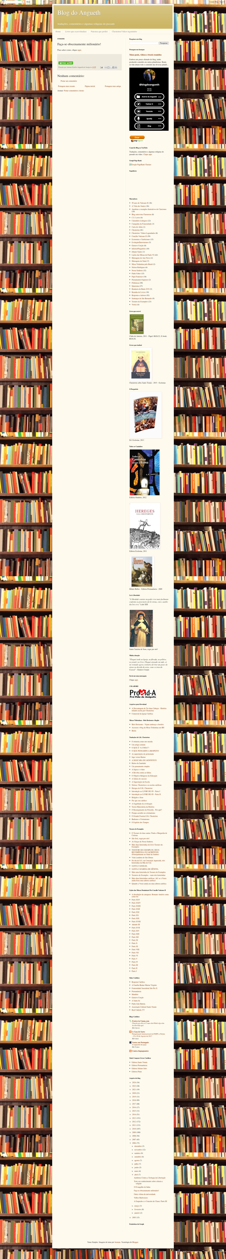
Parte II (134, 968)
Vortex (134, 304)
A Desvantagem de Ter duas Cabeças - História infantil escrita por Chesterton (149, 709)
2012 (134, 1121)
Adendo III (136, 924)
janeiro (137, 1213)
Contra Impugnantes (140, 1051)
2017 (134, 1104)
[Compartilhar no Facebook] (113, 67)
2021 (134, 1089)
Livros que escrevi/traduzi (75, 31)
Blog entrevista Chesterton (141, 214)
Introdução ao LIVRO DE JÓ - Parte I (146, 791)
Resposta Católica (138, 982)
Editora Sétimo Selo (139, 1068)
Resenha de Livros (138, 292)
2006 (134, 1143)
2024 (134, 1082)
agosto (137, 1160)
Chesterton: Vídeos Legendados (143, 233)
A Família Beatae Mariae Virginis (144, 985)
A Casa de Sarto (138, 1031)
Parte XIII (135, 934)
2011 (134, 1125)
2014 (134, 1114)
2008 (134, 1136)
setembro (138, 1156)
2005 (134, 1217)
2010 (134, 1128)
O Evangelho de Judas (142, 1187)
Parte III (135, 965)
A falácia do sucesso (139, 778)
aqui (79, 50)
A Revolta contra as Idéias (141, 772)
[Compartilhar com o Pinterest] (116, 67)
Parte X (134, 943)
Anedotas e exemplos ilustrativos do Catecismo (149, 209)
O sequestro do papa (139, 1044)
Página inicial (90, 86)
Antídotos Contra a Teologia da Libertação (149, 1177)
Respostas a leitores (139, 295)
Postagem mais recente (66, 86)
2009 (134, 1132)
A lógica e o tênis (138, 769)
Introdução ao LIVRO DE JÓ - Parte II (146, 794)
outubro (137, 1153)
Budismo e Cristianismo (140, 819)
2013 (134, 1118)
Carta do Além (137, 227)
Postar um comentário (69, 81)
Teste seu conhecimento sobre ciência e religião (148, 1182)
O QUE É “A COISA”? (140, 747)
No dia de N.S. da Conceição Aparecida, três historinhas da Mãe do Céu (148, 861)
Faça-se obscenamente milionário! (146, 1190)
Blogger (135, 1242)
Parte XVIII (136, 921)
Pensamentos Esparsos (140, 279)
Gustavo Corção (137, 245)
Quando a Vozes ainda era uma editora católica (149, 883)
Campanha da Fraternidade (141, 224)
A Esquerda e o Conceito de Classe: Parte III (150, 1201)
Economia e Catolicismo (141, 239)
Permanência (136, 991)
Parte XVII (136, 927)
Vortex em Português (140, 1042)
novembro (138, 1149)
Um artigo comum (138, 744)
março (137, 1206)
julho (136, 1164)
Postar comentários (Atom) (74, 90)
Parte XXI (135, 912)
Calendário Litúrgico (139, 220)
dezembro (138, 1146)
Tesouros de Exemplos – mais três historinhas (148, 875)
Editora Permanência (139, 1065)
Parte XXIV (136, 903)
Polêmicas (135, 283)
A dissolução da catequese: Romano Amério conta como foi (150, 895)
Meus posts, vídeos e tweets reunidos (145, 54)
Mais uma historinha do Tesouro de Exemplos (149, 872)
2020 (134, 1093)
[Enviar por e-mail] (106, 67)
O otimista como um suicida (142, 741)
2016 (134, 1107)
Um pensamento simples (141, 766)
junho (136, 1167)
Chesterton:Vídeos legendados (124, 31)
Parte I (134, 971)
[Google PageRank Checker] (140, 164)
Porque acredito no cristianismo (143, 813)
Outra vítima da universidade (144, 1194)
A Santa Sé (136, 1000)
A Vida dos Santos (138, 206)
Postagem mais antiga (113, 86)
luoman (117, 1242)
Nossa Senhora (137, 270)
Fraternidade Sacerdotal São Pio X (144, 988)
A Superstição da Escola (141, 782)
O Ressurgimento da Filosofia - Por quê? (147, 810)
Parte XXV (136, 899)
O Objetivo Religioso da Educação (144, 775)
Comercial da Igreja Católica (142, 713)
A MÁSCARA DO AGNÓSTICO (144, 760)
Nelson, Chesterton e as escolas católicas (146, 785)
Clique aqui (147, 154)
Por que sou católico (139, 800)
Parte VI (135, 955)
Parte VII (135, 952)
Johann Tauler (137, 251)
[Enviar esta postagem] (101, 67)
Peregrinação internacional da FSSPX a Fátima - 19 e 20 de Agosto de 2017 (148, 1035)
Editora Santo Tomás (139, 1062)
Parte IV (135, 962)
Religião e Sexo (137, 797)
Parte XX (135, 915)
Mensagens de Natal (139, 261)
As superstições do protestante (143, 754)
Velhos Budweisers (141, 1197)
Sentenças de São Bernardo (142, 298)
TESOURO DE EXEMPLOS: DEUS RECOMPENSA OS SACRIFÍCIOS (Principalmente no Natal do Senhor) (145, 852)
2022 (134, 1086)
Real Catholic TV (138, 1010)
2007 (134, 1139)
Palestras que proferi (99, 31)
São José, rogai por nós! (140, 838)
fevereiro (138, 1209)
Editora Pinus (137, 1071)
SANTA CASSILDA (139, 866)
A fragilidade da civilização (142, 803)
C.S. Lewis (136, 217)
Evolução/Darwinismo (140, 242)
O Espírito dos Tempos (140, 822)
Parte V (134, 958)
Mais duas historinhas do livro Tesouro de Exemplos (147, 845)
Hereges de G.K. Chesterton (142, 788)
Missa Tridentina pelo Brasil (142, 264)
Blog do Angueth (79, 12)
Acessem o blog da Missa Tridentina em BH (148, 727)
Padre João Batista (138, 1003)
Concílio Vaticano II (139, 236)
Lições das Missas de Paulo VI (143, 255)
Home (58, 31)
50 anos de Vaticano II (140, 203)
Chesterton (136, 230)
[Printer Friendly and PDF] (65, 64)
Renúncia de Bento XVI (140, 289)
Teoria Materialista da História (143, 807)
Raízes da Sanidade (139, 763)
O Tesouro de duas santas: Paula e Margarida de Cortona (149, 834)
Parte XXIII (136, 906)
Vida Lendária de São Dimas (142, 857)
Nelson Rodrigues (138, 267)
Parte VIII (135, 949)
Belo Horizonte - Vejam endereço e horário (148, 724)
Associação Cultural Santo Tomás (144, 1007)
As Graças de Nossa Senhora (142, 841)
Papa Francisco (137, 276)
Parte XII (135, 937)
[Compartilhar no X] (111, 67)
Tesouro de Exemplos (140, 301)
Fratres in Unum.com (140, 1021)
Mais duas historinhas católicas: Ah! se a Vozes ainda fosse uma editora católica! (149, 879)
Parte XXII (136, 909)
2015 (134, 1111)
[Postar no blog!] (108, 67)
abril (136, 1174)
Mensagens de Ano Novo (141, 258)
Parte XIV (135, 930)
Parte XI (135, 940)
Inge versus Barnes (139, 757)
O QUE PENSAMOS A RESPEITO (145, 751)
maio (136, 1171)
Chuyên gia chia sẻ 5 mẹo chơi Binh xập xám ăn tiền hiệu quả (148, 1024)
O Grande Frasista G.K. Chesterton (145, 816)
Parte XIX (135, 918)
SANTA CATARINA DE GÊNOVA (145, 869)
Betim (134, 730)
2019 (134, 1096)
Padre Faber (136, 273)
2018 (134, 1100)
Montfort (135, 994)
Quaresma (135, 286)
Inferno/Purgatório (139, 248)
